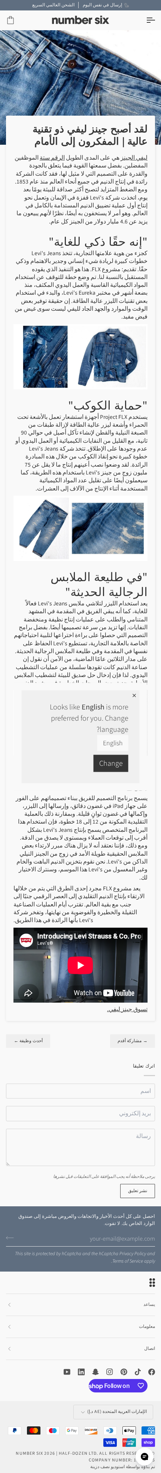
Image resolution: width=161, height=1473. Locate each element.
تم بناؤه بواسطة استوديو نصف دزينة (122, 1467)
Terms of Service (127, 1261)
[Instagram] (109, 1372)
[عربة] (17, 20)
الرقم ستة (52, 158)
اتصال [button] (149, 1348)
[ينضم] (12, 1238)
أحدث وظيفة (28, 1041)
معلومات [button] (147, 1326)
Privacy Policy (132, 1253)
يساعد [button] (149, 1304)
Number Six (29, 1453)
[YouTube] (67, 1372)
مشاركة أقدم (133, 1041)
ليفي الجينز (134, 158)
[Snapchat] (95, 1372)
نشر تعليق (137, 1191)
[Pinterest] (124, 1372)
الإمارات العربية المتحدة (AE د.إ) (117, 1411)
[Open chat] (145, 1457)
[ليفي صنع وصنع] (80, 356)
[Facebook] (151, 1372)
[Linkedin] (81, 1372)
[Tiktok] (138, 1372)
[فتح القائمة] (144, 20)
